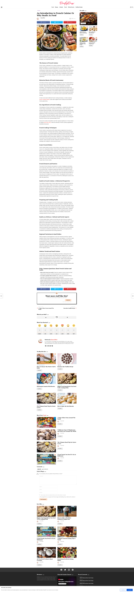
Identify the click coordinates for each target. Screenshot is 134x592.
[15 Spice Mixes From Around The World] (46, 422)
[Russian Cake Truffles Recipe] (67, 358)
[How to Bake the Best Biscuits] (67, 398)
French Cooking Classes (44, 99)
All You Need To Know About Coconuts (45, 559)
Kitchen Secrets (71, 7)
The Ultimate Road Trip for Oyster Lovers (46, 406)
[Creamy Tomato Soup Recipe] (93, 39)
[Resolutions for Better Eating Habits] (67, 552)
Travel (65, 7)
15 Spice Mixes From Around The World (66, 418)
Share (38, 26)
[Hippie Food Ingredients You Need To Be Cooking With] (67, 378)
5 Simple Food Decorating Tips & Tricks (66, 539)
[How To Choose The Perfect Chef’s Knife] (46, 358)
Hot (87, 27)
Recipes (56, 7)
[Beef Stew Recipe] (88, 18)
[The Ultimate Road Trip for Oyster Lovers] (46, 398)
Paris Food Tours (47, 122)
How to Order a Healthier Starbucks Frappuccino (64, 518)
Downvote (67, 317)
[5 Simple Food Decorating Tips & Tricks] (67, 531)
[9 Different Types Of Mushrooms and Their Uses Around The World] (46, 434)
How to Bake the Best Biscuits (65, 406)
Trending (55, 354)
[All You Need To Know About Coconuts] (46, 552)
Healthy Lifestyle (79, 7)
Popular (76, 393)
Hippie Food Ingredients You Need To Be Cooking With (66, 387)
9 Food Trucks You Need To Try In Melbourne (66, 455)
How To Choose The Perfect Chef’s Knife (46, 367)
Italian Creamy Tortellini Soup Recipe (83, 43)
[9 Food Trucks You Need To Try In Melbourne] (46, 459)
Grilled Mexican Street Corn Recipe (83, 32)
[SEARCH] (132, 7)
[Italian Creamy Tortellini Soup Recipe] (84, 39)
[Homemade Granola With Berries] (46, 378)
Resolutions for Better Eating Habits (65, 559)
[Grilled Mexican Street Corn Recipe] (84, 28)
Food (53, 7)
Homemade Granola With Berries (46, 386)
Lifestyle (61, 7)
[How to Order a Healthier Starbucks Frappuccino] (67, 511)
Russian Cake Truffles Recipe (65, 366)
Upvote (46, 317)
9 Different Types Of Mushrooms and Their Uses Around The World (66, 430)
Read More (39, 370)
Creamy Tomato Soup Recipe (92, 43)
